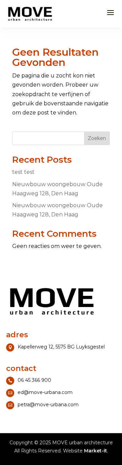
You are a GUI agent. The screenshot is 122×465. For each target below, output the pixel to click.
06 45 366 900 (34, 380)
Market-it (95, 451)
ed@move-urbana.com (45, 392)
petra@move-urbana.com (48, 404)
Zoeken (97, 138)
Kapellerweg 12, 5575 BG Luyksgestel (61, 347)
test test (23, 172)
